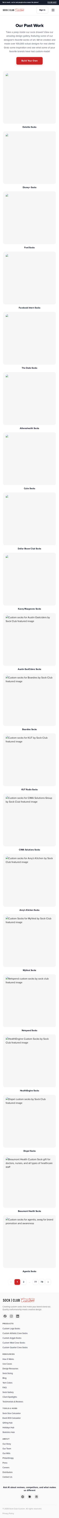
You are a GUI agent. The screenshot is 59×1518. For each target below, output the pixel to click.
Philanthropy (8, 1458)
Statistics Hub (9, 1432)
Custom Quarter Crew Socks (15, 1347)
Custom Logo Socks (11, 1328)
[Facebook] (5, 1316)
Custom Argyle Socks (12, 1338)
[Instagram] (11, 1316)
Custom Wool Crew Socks (14, 1343)
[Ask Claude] (29, 1496)
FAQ (5, 1387)
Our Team (7, 1448)
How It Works (8, 1359)
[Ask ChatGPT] (22, 1496)
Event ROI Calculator (12, 1418)
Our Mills (6, 1453)
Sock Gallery (8, 1392)
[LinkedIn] (17, 1316)
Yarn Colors (7, 1383)
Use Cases (7, 1364)
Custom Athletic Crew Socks (15, 1333)
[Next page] (48, 1282)
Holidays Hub (8, 1427)
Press (5, 1463)
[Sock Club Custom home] (14, 10)
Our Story (7, 1444)
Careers (6, 1467)
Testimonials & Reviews (13, 1401)
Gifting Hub (7, 1423)
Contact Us (7, 1477)
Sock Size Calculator (12, 1413)
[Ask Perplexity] (36, 1496)
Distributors (8, 1472)
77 (35, 1282)
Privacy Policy (8, 1513)
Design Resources (10, 1368)
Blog (4, 1378)
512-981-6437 (52, 2)
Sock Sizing (8, 1373)
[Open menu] (53, 10)
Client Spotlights (10, 1397)
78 (42, 1282)
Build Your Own (29, 60)
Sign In (42, 10)
